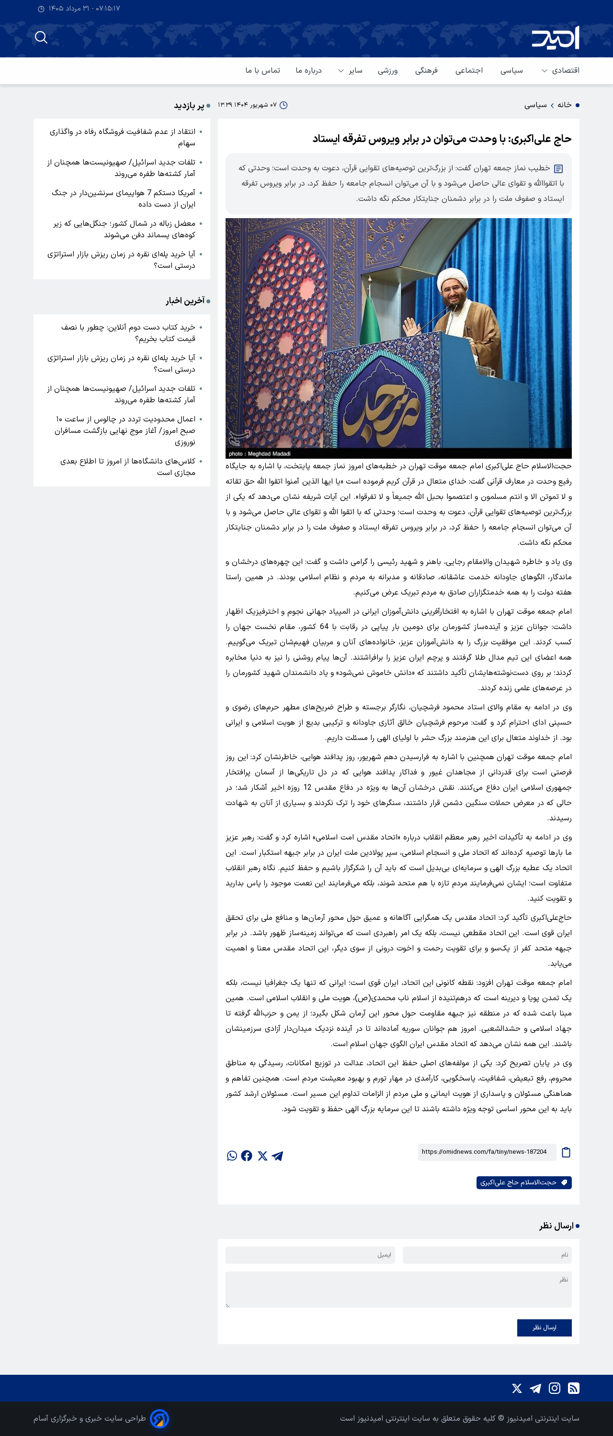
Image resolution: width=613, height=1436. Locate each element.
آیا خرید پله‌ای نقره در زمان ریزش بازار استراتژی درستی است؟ (121, 260)
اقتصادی (565, 71)
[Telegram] (535, 1388)
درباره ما (308, 71)
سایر (356, 71)
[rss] (573, 1388)
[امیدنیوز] (555, 37)
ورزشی (389, 71)
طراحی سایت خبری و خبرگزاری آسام (90, 1419)
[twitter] (262, 1152)
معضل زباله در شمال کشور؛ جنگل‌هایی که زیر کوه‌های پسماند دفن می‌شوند (124, 229)
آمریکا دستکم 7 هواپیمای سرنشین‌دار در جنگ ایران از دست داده (123, 199)
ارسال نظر (544, 1328)
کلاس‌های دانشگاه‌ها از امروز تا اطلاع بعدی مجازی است (127, 467)
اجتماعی (470, 71)
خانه (564, 105)
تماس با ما (262, 71)
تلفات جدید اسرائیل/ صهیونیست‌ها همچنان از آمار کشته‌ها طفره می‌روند (121, 168)
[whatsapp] (231, 1152)
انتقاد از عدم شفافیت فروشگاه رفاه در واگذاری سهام (122, 137)
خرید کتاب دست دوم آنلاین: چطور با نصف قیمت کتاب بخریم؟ (128, 333)
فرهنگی (427, 71)
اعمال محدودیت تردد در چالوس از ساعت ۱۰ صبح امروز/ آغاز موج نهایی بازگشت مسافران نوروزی (125, 431)
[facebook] (246, 1152)
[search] (41, 37)
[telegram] (277, 1152)
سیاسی (512, 71)
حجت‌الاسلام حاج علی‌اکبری (518, 1183)
